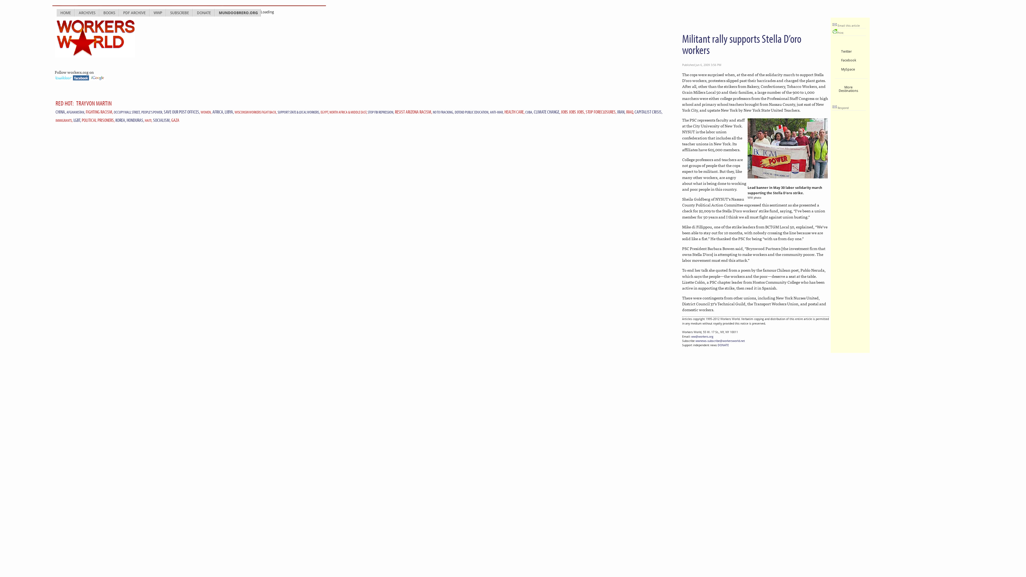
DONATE (204, 13)
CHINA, (61, 112)
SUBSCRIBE (179, 13)
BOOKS (109, 13)
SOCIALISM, (161, 120)
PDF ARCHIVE (134, 13)
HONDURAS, (135, 120)
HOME (65, 13)
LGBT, (77, 120)
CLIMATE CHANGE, (547, 112)
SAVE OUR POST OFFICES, (182, 112)
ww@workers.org (702, 336)
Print (840, 33)
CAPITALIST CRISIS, (648, 112)
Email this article (848, 26)
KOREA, (120, 120)
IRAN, (621, 112)
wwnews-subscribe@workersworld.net (720, 341)
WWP (158, 13)
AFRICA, (218, 112)
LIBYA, (229, 112)
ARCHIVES (87, 13)
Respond (843, 108)
